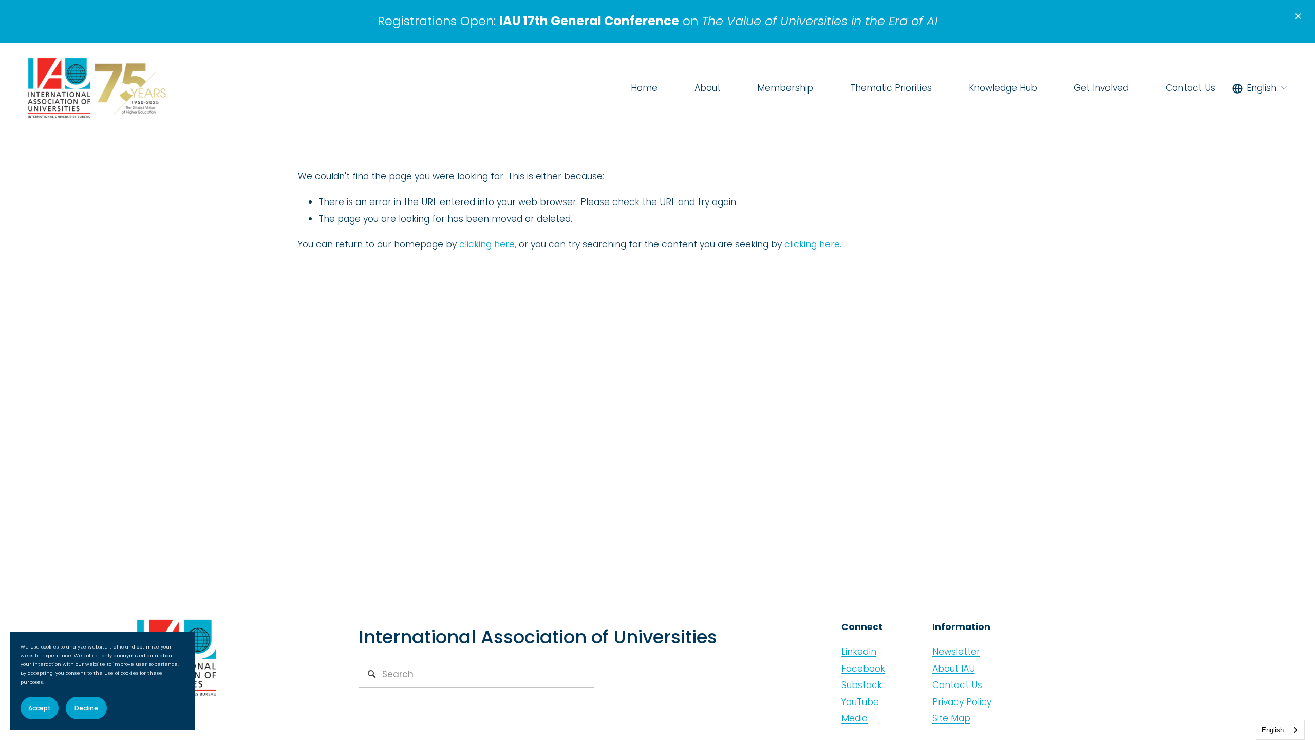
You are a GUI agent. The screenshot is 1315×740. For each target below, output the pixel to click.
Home (644, 88)
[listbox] (1260, 88)
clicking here (487, 244)
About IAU (953, 668)
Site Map (951, 718)
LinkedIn (858, 651)
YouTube (860, 702)
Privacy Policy (961, 702)
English (1273, 730)
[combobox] (1280, 730)
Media (854, 718)
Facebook (863, 668)
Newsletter (956, 651)
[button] (1298, 17)
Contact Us (1190, 88)
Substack (861, 685)
